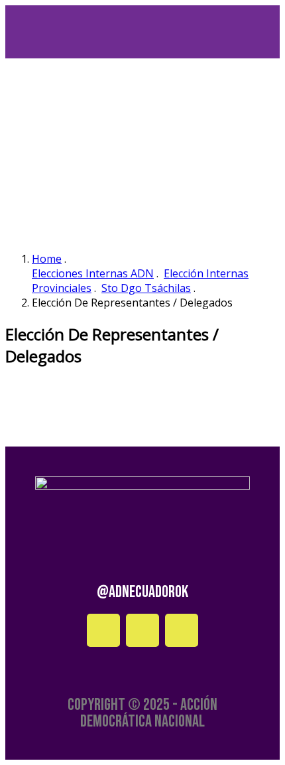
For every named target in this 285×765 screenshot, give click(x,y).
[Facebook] (103, 630)
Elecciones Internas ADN (93, 273)
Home (47, 258)
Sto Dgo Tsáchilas (146, 288)
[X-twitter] (181, 630)
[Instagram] (142, 630)
